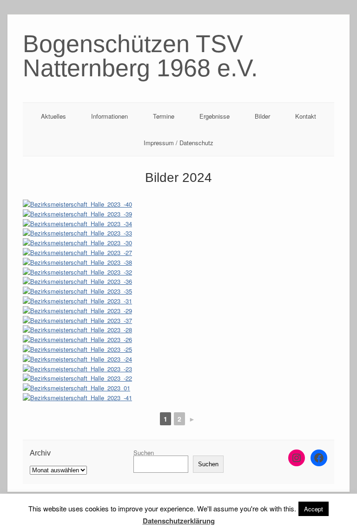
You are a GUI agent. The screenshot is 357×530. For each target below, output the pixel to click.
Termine (163, 116)
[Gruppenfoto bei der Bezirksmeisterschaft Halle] (178, 388)
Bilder (262, 116)
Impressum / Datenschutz (178, 142)
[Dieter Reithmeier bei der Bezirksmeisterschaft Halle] (178, 233)
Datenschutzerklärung (179, 521)
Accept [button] (313, 508)
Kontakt (305, 116)
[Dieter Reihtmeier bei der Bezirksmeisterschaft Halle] (178, 272)
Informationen (109, 116)
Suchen (143, 452)
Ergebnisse (214, 116)
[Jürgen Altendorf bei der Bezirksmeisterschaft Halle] (178, 204)
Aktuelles (53, 116)
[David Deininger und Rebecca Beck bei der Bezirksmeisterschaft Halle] (178, 224)
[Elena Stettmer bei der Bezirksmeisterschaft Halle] (178, 311)
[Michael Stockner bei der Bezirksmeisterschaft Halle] (178, 214)
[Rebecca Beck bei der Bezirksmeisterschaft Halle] (178, 301)
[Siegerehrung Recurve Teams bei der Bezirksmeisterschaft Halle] (178, 378)
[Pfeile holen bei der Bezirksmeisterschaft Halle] (178, 243)
